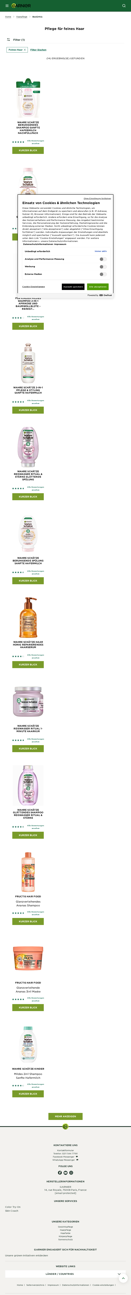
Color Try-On (12, 1206)
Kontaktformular (65, 1150)
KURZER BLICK (28, 150)
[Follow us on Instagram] (71, 1173)
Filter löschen (38, 49)
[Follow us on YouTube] (65, 1173)
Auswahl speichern (73, 287)
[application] (65, 1274)
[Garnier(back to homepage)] (20, 5)
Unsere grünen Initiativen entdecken (26, 1255)
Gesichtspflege (65, 1226)
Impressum (53, 1285)
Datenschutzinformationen (75, 1285)
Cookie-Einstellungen (103, 1285)
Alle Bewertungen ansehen (35, 142)
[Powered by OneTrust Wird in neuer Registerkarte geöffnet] (100, 296)
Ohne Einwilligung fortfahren (97, 198)
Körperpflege (65, 1236)
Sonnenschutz (65, 1239)
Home (20, 1285)
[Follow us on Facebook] (60, 1173)
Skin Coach (11, 1210)
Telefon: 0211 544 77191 (65, 1153)
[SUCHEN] (124, 6)
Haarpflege (65, 1230)
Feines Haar (16, 49)
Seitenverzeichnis (35, 1285)
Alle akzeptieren (97, 287)
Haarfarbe (66, 1233)
